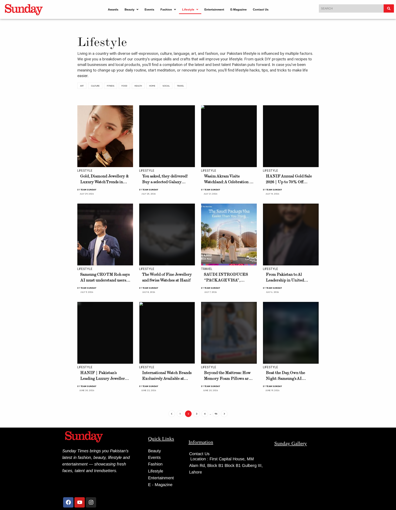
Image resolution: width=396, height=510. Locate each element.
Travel (180, 85)
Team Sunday (89, 189)
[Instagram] (91, 502)
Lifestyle (188, 9)
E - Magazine (160, 484)
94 (216, 413)
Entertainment (214, 9)
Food (124, 85)
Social (166, 85)
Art (82, 85)
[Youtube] (79, 502)
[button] (131, 9)
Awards (113, 9)
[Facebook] (68, 502)
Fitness (110, 85)
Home (152, 85)
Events (149, 9)
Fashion (166, 9)
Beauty (129, 9)
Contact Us (261, 9)
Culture (95, 85)
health (138, 85)
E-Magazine (238, 9)
